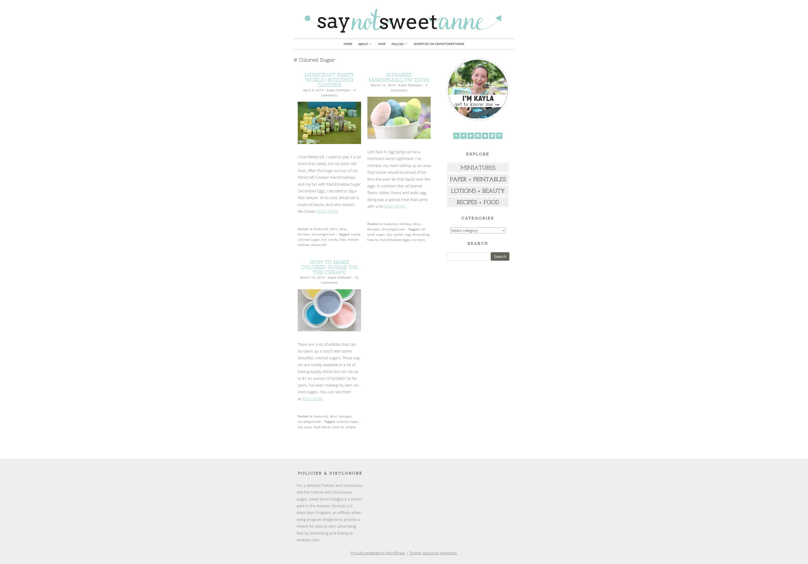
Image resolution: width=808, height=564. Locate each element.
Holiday (406, 224)
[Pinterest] (492, 136)
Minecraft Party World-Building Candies (329, 80)
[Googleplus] (485, 136)
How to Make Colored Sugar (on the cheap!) (329, 267)
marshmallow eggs (395, 240)
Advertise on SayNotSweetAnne (439, 44)
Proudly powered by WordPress (378, 552)
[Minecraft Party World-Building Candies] (329, 142)
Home (348, 44)
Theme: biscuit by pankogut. (433, 552)
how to (372, 240)
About (363, 44)
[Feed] (456, 136)
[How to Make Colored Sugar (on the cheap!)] (329, 329)
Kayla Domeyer (339, 90)
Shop (382, 44)
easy (308, 427)
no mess (418, 240)
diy (389, 234)
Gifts (334, 229)
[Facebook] (478, 136)
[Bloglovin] (463, 136)
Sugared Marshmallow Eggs (399, 77)
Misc (343, 229)
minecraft (319, 245)
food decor (322, 427)
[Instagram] (499, 136)
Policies (398, 44)
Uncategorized (323, 234)
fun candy (330, 240)
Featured (321, 229)
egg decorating (417, 234)
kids (343, 240)
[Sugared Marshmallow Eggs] (399, 137)
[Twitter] (471, 136)
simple (350, 427)
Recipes (304, 234)
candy (355, 234)
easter (398, 234)
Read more (327, 211)
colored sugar (309, 240)
